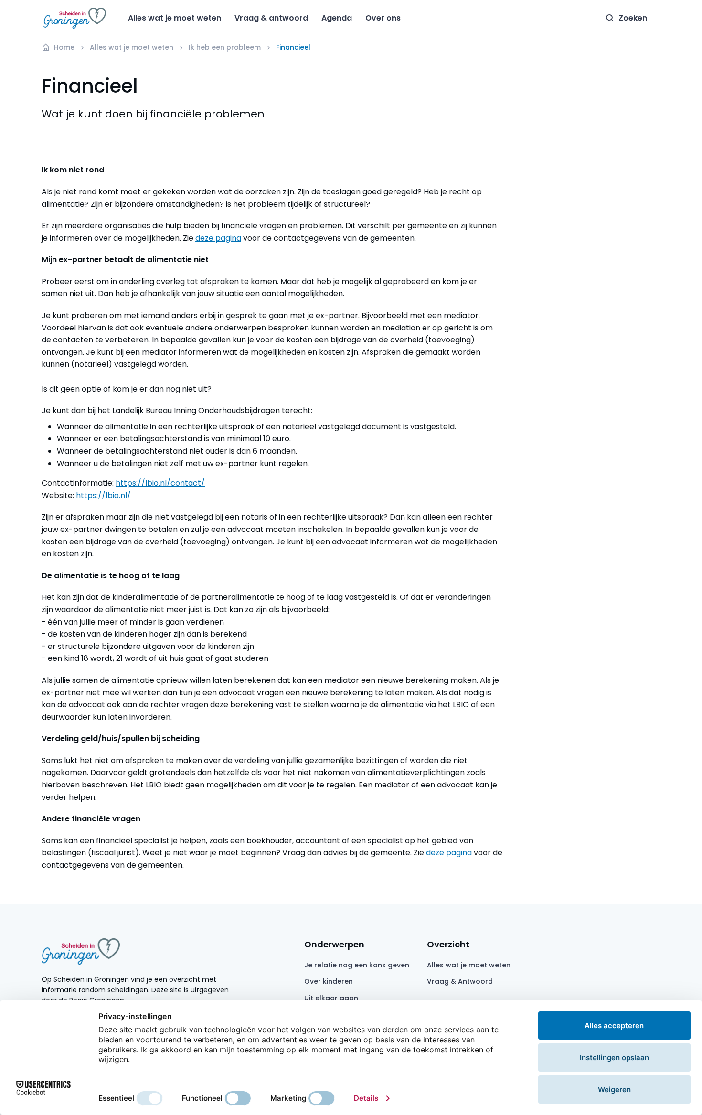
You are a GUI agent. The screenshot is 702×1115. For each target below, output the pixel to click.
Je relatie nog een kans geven (356, 965)
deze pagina (218, 238)
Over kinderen (328, 981)
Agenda (336, 17)
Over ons (383, 17)
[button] (626, 18)
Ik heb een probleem (225, 47)
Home (64, 47)
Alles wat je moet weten (174, 17)
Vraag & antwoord (271, 17)
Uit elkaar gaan (331, 998)
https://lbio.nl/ (103, 495)
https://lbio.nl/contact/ (160, 483)
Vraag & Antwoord (460, 981)
